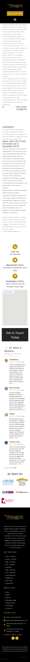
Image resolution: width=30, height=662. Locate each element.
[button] (15, 19)
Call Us (15, 252)
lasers (18, 156)
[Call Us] (15, 246)
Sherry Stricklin (14, 388)
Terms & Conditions (23, 657)
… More (23, 410)
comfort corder (14, 442)
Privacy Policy (5, 659)
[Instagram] (17, 638)
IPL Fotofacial (14, 159)
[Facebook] (13, 638)
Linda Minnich (13, 359)
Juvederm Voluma (10, 195)
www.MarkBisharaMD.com (12, 231)
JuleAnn (12, 414)
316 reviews (15, 356)
